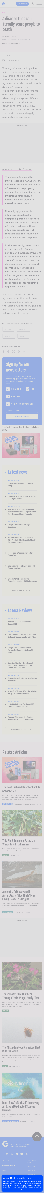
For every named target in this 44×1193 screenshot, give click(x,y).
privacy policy (27, 1185)
